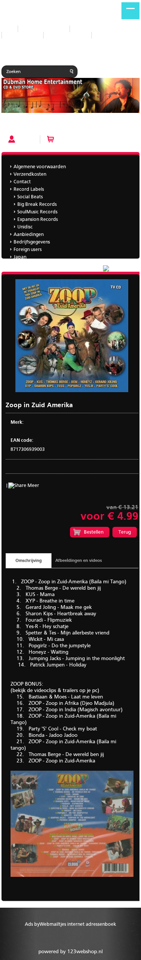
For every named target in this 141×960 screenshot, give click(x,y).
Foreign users (28, 249)
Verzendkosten (30, 174)
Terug (124, 532)
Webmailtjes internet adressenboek (77, 924)
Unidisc (25, 227)
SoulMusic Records (37, 212)
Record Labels (91, 28)
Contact (22, 182)
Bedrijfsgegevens (67, 35)
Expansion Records (37, 219)
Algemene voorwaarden (40, 166)
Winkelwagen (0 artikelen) (85, 139)
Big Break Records (37, 204)
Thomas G (24, 264)
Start (7, 28)
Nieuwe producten (44, 28)
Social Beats (30, 197)
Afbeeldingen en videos (78, 560)
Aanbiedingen (23, 35)
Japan (103, 35)
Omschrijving (28, 560)
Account (27, 139)
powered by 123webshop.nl (70, 951)
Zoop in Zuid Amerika (27, 125)
